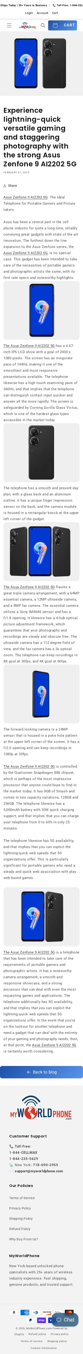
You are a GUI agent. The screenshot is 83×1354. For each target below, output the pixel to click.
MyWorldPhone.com (39, 1328)
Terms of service (32, 1341)
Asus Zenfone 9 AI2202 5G (25, 197)
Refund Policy (20, 1229)
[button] (9, 25)
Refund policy (37, 1334)
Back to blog (45, 1072)
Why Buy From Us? (23, 1239)
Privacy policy (60, 1334)
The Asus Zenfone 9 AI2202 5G (29, 346)
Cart (55, 13)
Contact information (44, 1348)
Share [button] (12, 185)
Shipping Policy (21, 1218)
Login (29, 13)
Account (42, 13)
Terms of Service (22, 1198)
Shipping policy (57, 1341)
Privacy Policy (20, 1208)
